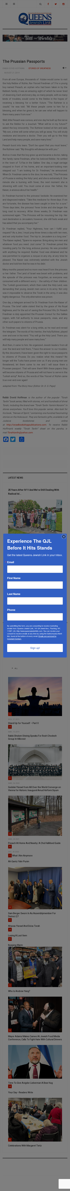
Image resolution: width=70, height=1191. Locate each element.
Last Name (13, 594)
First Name (14, 578)
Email (10, 562)
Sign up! (35, 648)
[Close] (64, 537)
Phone (11, 610)
